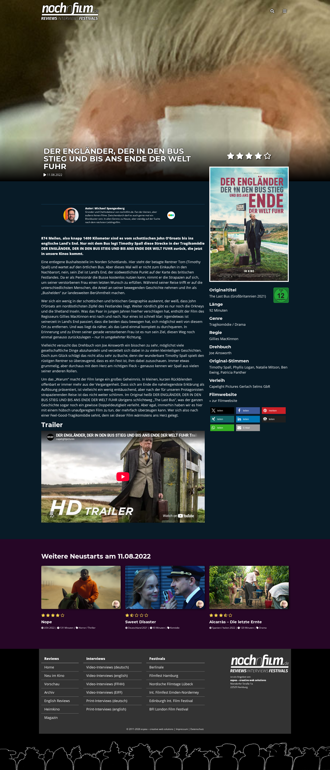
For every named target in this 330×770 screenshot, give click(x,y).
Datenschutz (197, 729)
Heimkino (52, 709)
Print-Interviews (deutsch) (106, 700)
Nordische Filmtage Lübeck (171, 684)
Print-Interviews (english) (106, 709)
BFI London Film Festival (168, 709)
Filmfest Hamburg (163, 675)
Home (49, 667)
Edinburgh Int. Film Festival (171, 700)
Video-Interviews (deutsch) (107, 667)
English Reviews (57, 700)
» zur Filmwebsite (223, 400)
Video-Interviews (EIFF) (104, 692)
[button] (222, 410)
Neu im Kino (54, 675)
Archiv (49, 692)
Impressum (182, 729)
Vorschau (51, 684)
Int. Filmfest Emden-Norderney (174, 692)
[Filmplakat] (249, 226)
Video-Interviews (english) (107, 675)
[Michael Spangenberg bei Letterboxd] (171, 215)
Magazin (51, 717)
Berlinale (156, 667)
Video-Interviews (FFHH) (105, 684)
